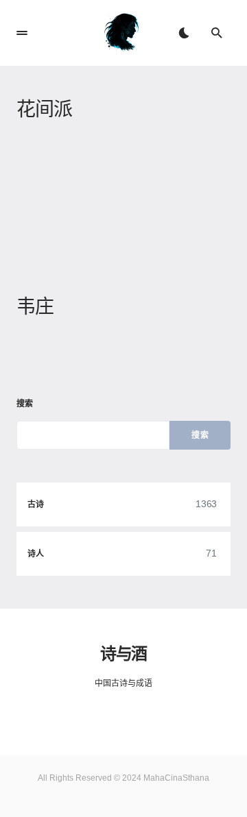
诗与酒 (123, 653)
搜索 (25, 403)
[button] (22, 33)
